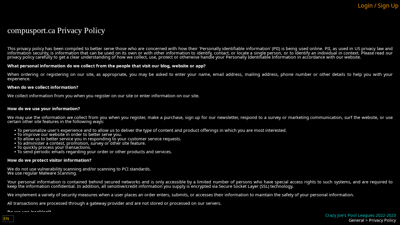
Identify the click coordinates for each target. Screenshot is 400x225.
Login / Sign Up (378, 5)
